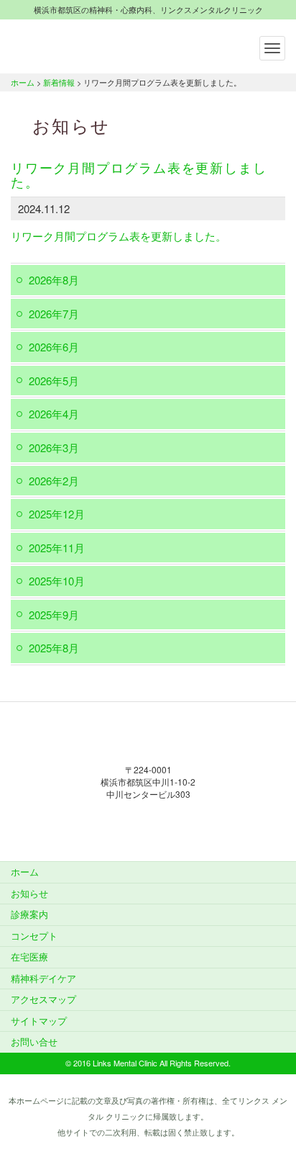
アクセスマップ (43, 999)
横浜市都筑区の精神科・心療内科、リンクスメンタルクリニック (100, 44)
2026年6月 (54, 346)
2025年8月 (54, 647)
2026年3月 (54, 447)
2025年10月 (57, 580)
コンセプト (34, 936)
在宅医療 (29, 956)
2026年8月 (54, 279)
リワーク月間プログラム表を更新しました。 (118, 235)
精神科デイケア (43, 978)
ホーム (22, 82)
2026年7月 (54, 313)
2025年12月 (57, 513)
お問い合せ (34, 1041)
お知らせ (29, 893)
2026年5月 (54, 380)
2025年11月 (57, 547)
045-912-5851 (148, 823)
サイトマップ (39, 1020)
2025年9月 (54, 614)
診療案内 (29, 914)
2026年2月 (54, 480)
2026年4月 (54, 413)
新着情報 (59, 82)
